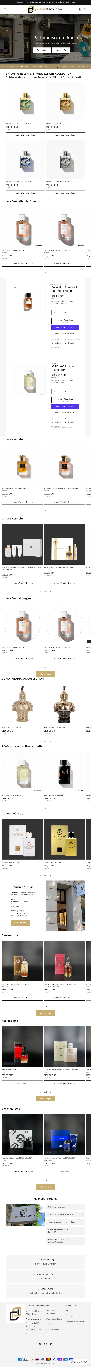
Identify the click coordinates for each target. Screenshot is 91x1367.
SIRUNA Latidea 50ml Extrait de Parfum (19, 182)
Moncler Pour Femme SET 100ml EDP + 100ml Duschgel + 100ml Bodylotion (21, 568)
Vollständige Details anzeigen (63, 348)
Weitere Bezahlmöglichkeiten (65, 333)
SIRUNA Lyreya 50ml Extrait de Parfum (59, 124)
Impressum (70, 1316)
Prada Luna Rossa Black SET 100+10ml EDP (17, 1158)
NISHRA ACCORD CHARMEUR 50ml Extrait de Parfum (62, 488)
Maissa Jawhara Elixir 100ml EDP (13, 250)
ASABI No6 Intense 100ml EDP (12, 795)
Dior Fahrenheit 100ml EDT (11, 1070)
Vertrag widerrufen (53, 1335)
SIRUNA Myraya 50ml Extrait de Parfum (19, 124)
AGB (68, 1311)
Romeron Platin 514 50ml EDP (54, 862)
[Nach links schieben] (40, 272)
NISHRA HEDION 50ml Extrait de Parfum (15, 488)
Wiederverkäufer (52, 1329)
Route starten (20, 923)
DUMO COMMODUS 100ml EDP (54, 728)
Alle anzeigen (45, 674)
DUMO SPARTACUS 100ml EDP (12, 728)
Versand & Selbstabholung (52, 1312)
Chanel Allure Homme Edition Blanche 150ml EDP (61, 1070)
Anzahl (53, 308)
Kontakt (49, 1324)
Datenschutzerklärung (75, 1321)
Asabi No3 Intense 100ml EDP (54, 795)
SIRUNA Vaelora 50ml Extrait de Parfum (59, 182)
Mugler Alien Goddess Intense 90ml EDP (15, 984)
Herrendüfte (61, 50)
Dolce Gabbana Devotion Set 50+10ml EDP (58, 567)
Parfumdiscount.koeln (48, 1363)
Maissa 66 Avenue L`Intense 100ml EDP (57, 250)
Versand (63, 301)
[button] (5, 9)
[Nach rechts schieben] (50, 272)
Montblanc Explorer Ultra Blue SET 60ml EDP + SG (61, 1158)
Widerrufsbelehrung (54, 1319)
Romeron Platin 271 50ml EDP (12, 862)
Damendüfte (42, 50)
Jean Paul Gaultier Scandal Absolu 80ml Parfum (60, 984)
